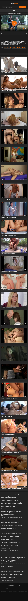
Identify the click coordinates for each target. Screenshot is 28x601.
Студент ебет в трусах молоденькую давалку (10, 552)
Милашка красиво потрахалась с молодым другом (13, 559)
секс (14, 47)
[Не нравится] (26, 33)
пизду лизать (4, 494)
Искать (22, 7)
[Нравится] (1, 33)
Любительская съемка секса (7, 525)
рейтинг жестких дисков (7, 569)
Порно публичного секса (6, 508)
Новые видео (11, 585)
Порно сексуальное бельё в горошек (11, 500)
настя (18, 47)
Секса (14, 3)
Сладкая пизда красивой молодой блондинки (13, 563)
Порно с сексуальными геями (7, 580)
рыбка (23, 47)
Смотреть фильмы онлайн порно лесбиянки (11, 504)
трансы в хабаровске (5, 548)
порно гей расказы (8, 497)
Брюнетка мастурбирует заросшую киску (12, 517)
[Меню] (14, 10)
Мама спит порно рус (18, 525)
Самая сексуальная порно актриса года (11, 533)
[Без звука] (17, 29)
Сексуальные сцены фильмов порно (11, 542)
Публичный (7, 47)
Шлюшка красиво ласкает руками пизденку (11, 513)
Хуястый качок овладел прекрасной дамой (12, 571)
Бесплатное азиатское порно (7, 531)
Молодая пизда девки (9, 545)
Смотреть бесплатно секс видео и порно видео (16, 588)
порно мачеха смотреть (10, 523)
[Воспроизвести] (14, 23)
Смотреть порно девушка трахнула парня (9, 520)
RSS (19, 585)
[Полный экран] (25, 29)
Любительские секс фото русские (10, 550)
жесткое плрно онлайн (7, 566)
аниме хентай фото (8, 528)
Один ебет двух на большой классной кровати (12, 576)
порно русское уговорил (13, 494)
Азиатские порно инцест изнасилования (10, 538)
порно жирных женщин (6, 554)
